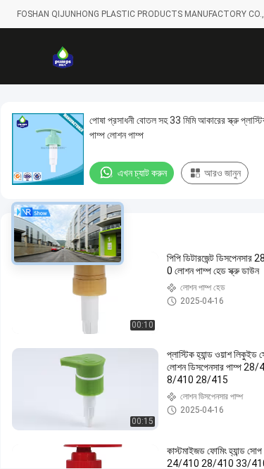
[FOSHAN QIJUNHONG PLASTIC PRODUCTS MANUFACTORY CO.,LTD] (62, 56)
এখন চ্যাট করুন (142, 173)
